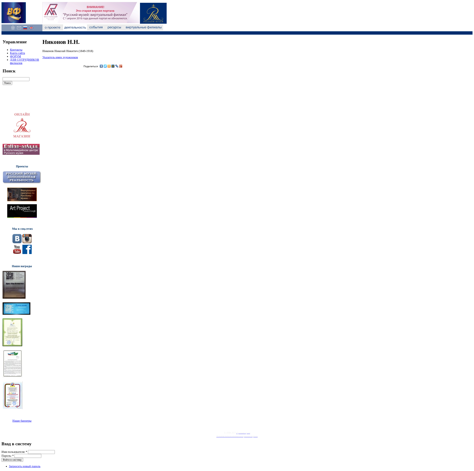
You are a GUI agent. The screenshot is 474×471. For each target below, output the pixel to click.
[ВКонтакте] (101, 66)
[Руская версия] (25, 29)
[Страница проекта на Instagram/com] (27, 242)
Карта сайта (17, 53)
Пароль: (7, 455)
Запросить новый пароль (24, 466)
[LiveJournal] (117, 66)
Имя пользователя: (14, 451)
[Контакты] (19, 29)
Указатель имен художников (60, 57)
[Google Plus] (121, 66)
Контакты (16, 49)
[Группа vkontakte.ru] (17, 242)
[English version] (31, 29)
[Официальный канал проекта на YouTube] (17, 253)
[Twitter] (105, 66)
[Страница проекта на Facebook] (27, 253)
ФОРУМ (15, 56)
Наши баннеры (21, 420)
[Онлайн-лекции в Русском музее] (21, 153)
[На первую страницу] (13, 29)
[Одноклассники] (109, 66)
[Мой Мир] (113, 66)
